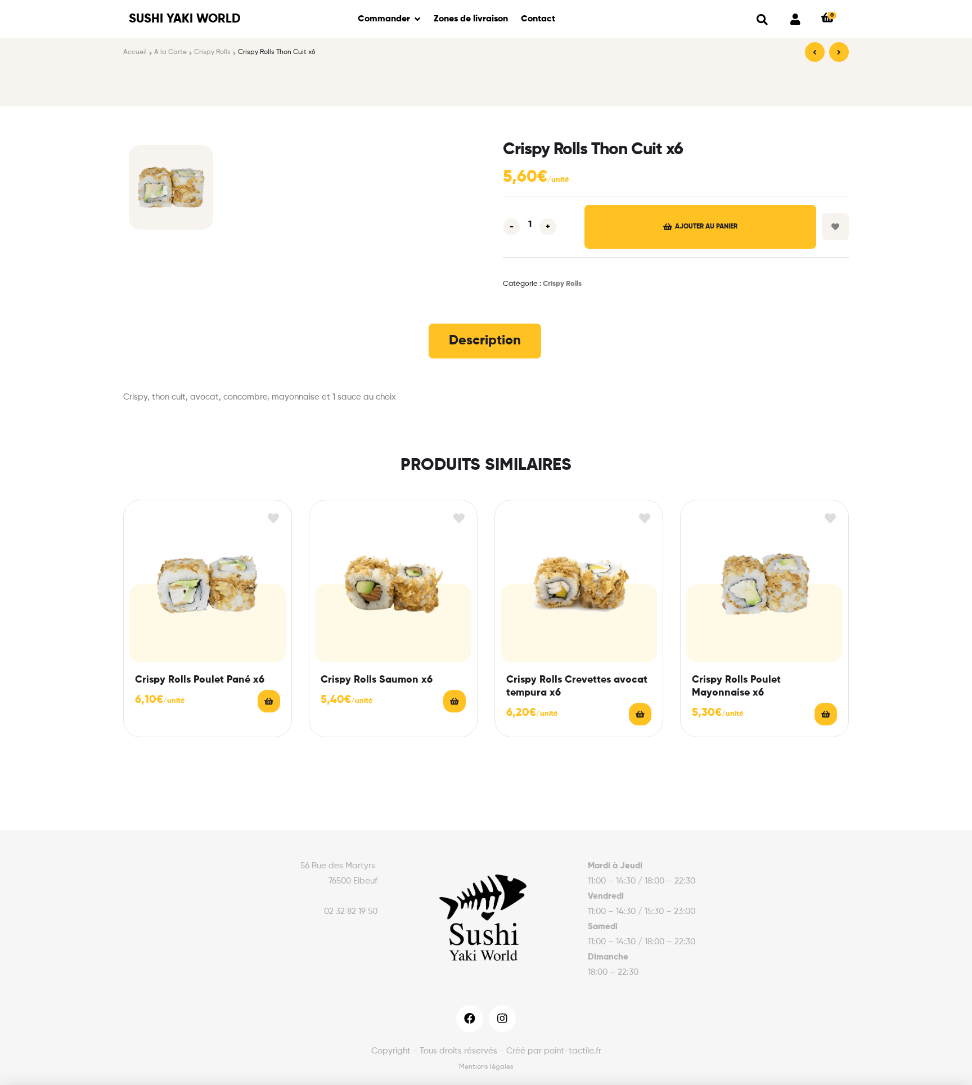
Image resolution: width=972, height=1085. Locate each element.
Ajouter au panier (706, 226)
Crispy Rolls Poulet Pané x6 (199, 680)
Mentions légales (486, 1067)
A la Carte (170, 52)
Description (485, 340)
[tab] (485, 341)
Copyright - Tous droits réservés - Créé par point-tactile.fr (486, 1051)
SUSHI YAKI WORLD (185, 19)
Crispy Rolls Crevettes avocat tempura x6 (576, 686)
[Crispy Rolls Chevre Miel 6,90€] (815, 52)
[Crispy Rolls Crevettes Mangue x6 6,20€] (839, 52)
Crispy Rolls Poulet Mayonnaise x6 (736, 686)
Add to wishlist (835, 226)
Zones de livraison (471, 19)
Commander (384, 19)
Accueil (135, 52)
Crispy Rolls (212, 52)
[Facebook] (469, 1018)
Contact (538, 19)
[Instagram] (502, 1018)
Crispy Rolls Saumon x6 (377, 680)
